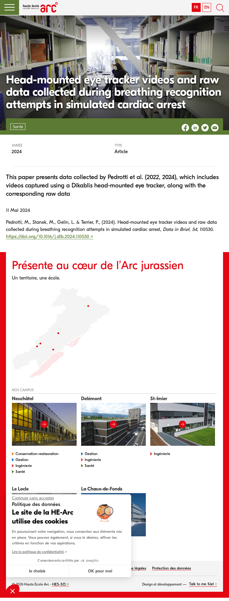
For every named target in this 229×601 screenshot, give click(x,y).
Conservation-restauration (37, 453)
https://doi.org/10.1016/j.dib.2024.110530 (47, 236)
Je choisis (37, 571)
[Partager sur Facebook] (185, 127)
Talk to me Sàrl (201, 584)
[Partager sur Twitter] (205, 127)
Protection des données (171, 568)
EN (206, 7)
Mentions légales (132, 568)
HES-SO (59, 584)
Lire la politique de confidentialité (38, 552)
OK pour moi (100, 571)
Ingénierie (24, 465)
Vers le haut (217, 589)
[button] (9, 7)
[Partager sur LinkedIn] (195, 127)
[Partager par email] (215, 127)
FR (196, 7)
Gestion (22, 459)
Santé (20, 471)
